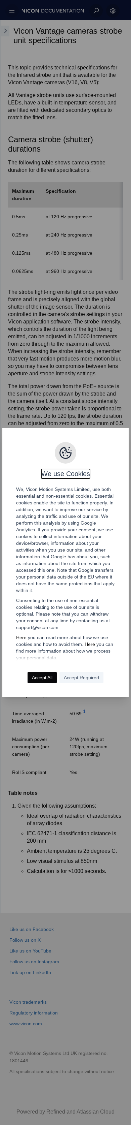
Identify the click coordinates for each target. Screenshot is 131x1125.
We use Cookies (65, 473)
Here (21, 637)
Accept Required (81, 677)
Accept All (42, 677)
